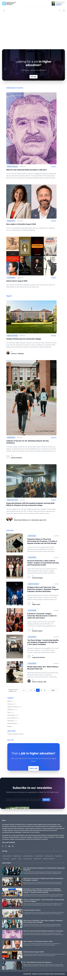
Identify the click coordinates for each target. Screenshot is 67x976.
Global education (17, 856)
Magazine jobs (58, 856)
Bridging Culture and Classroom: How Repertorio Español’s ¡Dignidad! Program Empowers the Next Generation (43, 589)
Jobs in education (27, 858)
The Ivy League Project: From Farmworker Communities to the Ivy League (43, 900)
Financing (11, 704)
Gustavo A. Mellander (17, 353)
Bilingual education (28, 856)
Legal (10, 712)
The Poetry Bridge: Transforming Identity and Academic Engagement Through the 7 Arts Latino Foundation (43, 642)
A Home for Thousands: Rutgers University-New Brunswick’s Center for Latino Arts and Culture (42, 616)
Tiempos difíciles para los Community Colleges (23, 339)
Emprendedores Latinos (32, 910)
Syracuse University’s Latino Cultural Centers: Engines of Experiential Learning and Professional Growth (43, 563)
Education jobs (37, 858)
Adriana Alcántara (16, 457)
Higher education (7, 856)
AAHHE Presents (12, 723)
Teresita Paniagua (37, 578)
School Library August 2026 (16, 281)
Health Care (12, 709)
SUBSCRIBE (59, 4)
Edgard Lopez (36, 604)
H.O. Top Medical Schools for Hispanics (37, 962)
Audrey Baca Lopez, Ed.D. (38, 520)
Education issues (49, 856)
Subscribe (46, 799)
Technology (12, 720)
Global (10, 701)
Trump (19, 858)
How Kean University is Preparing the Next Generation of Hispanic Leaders (43, 879)
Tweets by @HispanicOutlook (15, 734)
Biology (10, 726)
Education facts (39, 856)
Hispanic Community (12, 166)
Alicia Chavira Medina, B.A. (22, 520)
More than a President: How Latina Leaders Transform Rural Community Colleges (43, 921)
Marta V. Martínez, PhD (39, 682)
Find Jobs (33, 76)
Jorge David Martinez (38, 657)
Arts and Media (11, 277)
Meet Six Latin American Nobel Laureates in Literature (26, 170)
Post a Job (33, 768)
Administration (11, 220)
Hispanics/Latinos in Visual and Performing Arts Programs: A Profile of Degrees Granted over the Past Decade (42, 541)
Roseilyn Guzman (37, 631)
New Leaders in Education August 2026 (21, 224)
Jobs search (6, 858)
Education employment (49, 858)
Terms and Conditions (8, 842)
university (13, 858)
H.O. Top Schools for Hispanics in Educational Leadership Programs (44, 869)
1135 (53, 690)
